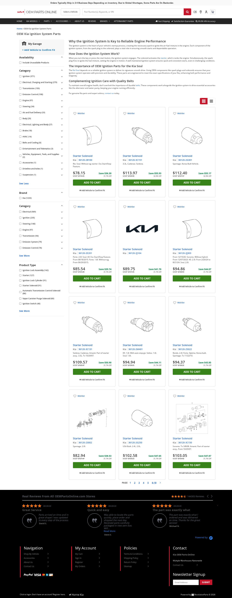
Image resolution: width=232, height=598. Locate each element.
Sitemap (128, 566)
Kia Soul (76, 70)
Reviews (92, 21)
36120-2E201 (85, 253)
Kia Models (32, 21)
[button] (208, 496)
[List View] (211, 101)
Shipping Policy (131, 558)
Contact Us (29, 566)
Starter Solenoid (82, 156)
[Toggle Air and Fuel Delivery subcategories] (62, 112)
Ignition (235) (29, 217)
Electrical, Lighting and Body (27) (37, 124)
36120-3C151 (135, 159)
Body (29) (27, 118)
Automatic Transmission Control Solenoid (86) (41, 292)
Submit (206, 582)
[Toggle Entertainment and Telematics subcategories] (62, 149)
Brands (104, 21)
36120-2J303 (184, 253)
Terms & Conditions (133, 553)
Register (79, 562)
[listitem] (46, 516)
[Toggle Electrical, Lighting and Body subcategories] (62, 125)
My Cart (79, 553)
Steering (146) (29, 223)
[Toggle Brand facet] (62, 193)
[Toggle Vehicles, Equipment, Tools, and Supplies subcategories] (62, 156)
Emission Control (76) (32, 248)
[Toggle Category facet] (62, 71)
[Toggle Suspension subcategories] (62, 175)
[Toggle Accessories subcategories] (62, 163)
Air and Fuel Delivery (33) (34, 112)
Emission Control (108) (33, 94)
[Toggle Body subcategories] (62, 118)
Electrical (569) (29, 211)
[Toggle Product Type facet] (62, 265)
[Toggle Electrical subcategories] (62, 212)
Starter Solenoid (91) (32, 285)
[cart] (212, 11)
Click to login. (25, 594)
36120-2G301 (185, 159)
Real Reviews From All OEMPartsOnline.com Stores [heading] (58, 496)
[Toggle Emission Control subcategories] (62, 94)
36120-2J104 (134, 253)
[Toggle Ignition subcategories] (62, 76)
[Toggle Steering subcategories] (62, 106)
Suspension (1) (29, 174)
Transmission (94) (31, 235)
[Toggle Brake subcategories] (62, 131)
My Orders (80, 566)
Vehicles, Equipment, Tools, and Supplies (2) (41, 155)
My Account (206, 11)
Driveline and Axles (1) (33, 168)
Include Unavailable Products (36, 62)
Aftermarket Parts (123, 21)
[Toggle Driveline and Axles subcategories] (62, 169)
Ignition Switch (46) (31, 303)
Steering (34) (28, 106)
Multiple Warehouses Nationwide (187, 560)
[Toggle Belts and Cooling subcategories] (62, 143)
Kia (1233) (27, 198)
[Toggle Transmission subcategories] (62, 88)
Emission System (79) (32, 242)
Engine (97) (28, 100)
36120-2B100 (85, 159)
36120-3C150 (185, 442)
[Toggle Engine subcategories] (62, 100)
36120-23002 (85, 442)
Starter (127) (28, 275)
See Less (24, 183)
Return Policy (130, 562)
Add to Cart (92, 182)
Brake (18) (27, 130)
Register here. (59, 594)
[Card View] (204, 101)
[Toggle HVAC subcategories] (62, 137)
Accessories (62, 21)
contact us (109, 93)
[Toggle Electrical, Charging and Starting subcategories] (62, 82)
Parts (47, 21)
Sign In (78, 558)
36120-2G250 (135, 442)
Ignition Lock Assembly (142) (36, 270)
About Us (79, 21)
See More (24, 255)
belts (138, 85)
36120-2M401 (135, 349)
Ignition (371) (29, 76)
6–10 (154, 482)
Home (19, 21)
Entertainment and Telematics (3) (38, 148)
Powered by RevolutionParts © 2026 (198, 594)
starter (164, 58)
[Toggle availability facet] (62, 57)
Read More (109, 531)
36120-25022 (185, 349)
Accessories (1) (29, 162)
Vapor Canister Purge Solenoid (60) (38, 298)
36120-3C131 (85, 349)
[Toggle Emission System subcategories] (62, 242)
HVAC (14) (27, 136)
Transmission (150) (31, 88)
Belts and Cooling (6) (32, 142)
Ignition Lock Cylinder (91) (34, 280)
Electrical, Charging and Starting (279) (40, 82)
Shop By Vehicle (31, 553)
